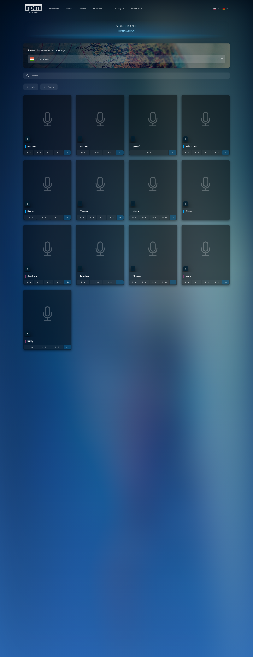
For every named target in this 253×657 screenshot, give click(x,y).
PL (218, 9)
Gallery (118, 8)
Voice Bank (54, 8)
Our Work (97, 8)
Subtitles (82, 8)
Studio (69, 8)
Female (50, 87)
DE (227, 9)
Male (32, 87)
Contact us (135, 8)
